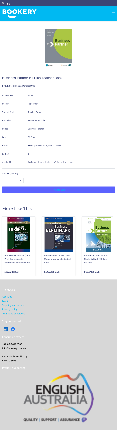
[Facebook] (13, 329)
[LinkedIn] (6, 329)
